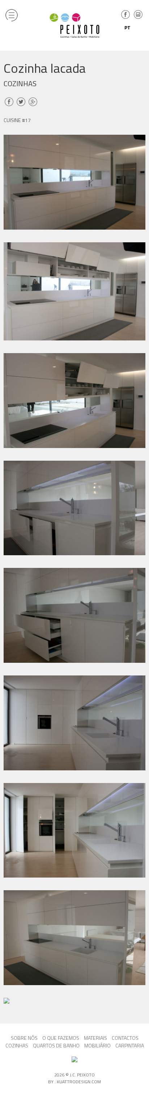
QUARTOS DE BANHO (56, 1045)
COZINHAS (16, 1045)
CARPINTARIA (129, 1045)
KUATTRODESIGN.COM (79, 1081)
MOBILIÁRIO (97, 1045)
